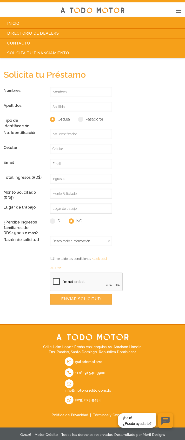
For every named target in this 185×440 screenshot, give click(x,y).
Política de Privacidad (70, 415)
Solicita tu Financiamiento (38, 53)
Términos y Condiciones (113, 415)
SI (59, 221)
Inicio (13, 23)
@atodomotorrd (88, 362)
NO (79, 221)
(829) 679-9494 (87, 400)
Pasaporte (94, 119)
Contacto (18, 43)
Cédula (64, 119)
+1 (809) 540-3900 (89, 373)
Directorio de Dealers (33, 33)
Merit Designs (154, 435)
